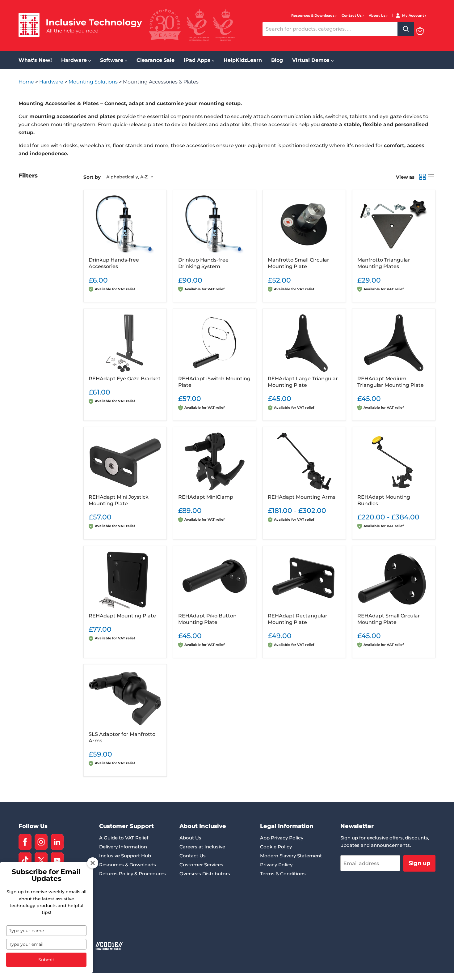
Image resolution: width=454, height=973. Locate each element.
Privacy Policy (276, 865)
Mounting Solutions (94, 82)
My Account (413, 16)
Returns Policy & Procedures (132, 874)
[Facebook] (25, 842)
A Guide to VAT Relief (123, 838)
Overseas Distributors (204, 874)
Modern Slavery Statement (291, 856)
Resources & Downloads (313, 16)
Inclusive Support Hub (125, 856)
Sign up (419, 863)
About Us (377, 16)
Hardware (74, 60)
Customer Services (201, 865)
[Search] (405, 29)
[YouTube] (57, 860)
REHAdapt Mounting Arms (301, 497)
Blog (277, 60)
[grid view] (422, 177)
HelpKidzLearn (243, 60)
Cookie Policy (276, 847)
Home (27, 82)
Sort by (92, 177)
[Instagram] (41, 842)
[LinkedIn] (57, 842)
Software (112, 60)
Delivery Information (123, 847)
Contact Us (352, 16)
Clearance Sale (155, 60)
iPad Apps (198, 60)
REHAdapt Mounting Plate (122, 616)
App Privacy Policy (281, 838)
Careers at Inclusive (202, 847)
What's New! (35, 60)
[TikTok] (25, 860)
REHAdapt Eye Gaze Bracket (125, 379)
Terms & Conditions (283, 874)
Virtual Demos (311, 60)
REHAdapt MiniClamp (205, 497)
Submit (46, 959)
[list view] (431, 177)
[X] (41, 860)
